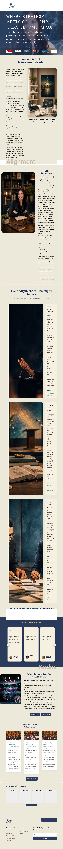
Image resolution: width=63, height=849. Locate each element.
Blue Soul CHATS (10, 835)
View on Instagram (32, 805)
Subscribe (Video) (35, 714)
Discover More (31, 778)
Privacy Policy (9, 843)
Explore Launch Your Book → (50, 490)
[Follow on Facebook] (43, 820)
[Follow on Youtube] (51, 820)
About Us (8, 831)
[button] (12, 796)
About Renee (9, 833)
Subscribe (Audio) (46, 714)
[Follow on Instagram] (55, 820)
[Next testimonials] (55, 645)
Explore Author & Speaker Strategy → (50, 597)
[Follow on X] (47, 820)
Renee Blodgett (12, 746)
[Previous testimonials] (8, 645)
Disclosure (8, 840)
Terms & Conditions (10, 838)
